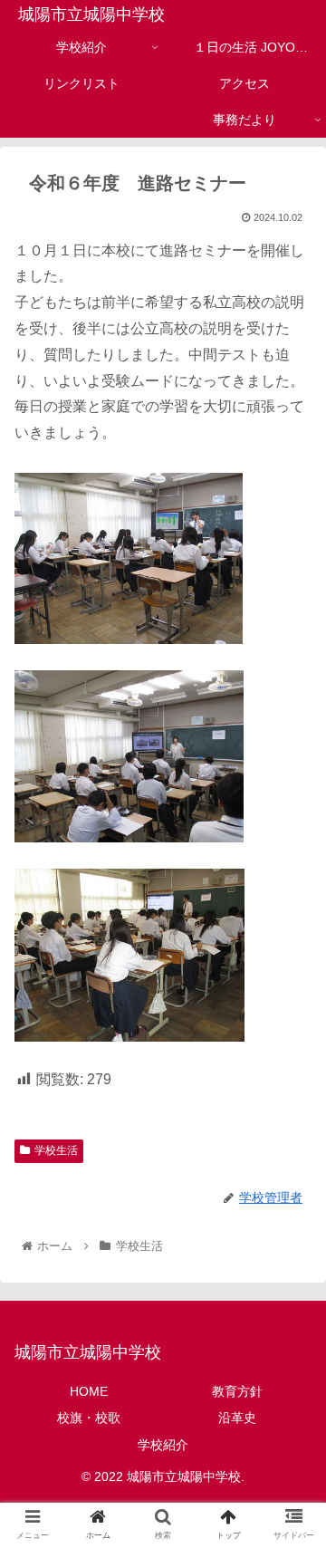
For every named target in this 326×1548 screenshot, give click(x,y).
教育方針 (237, 1391)
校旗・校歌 (88, 1417)
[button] (291, 1462)
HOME (89, 1391)
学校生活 (56, 1150)
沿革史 (237, 1417)
